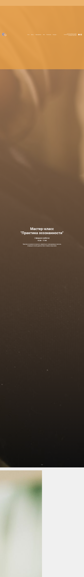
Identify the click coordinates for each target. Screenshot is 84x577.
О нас (28, 34)
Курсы (32, 34)
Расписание (48, 34)
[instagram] (81, 34)
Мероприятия (38, 34)
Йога (44, 34)
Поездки (54, 34)
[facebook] (79, 34)
